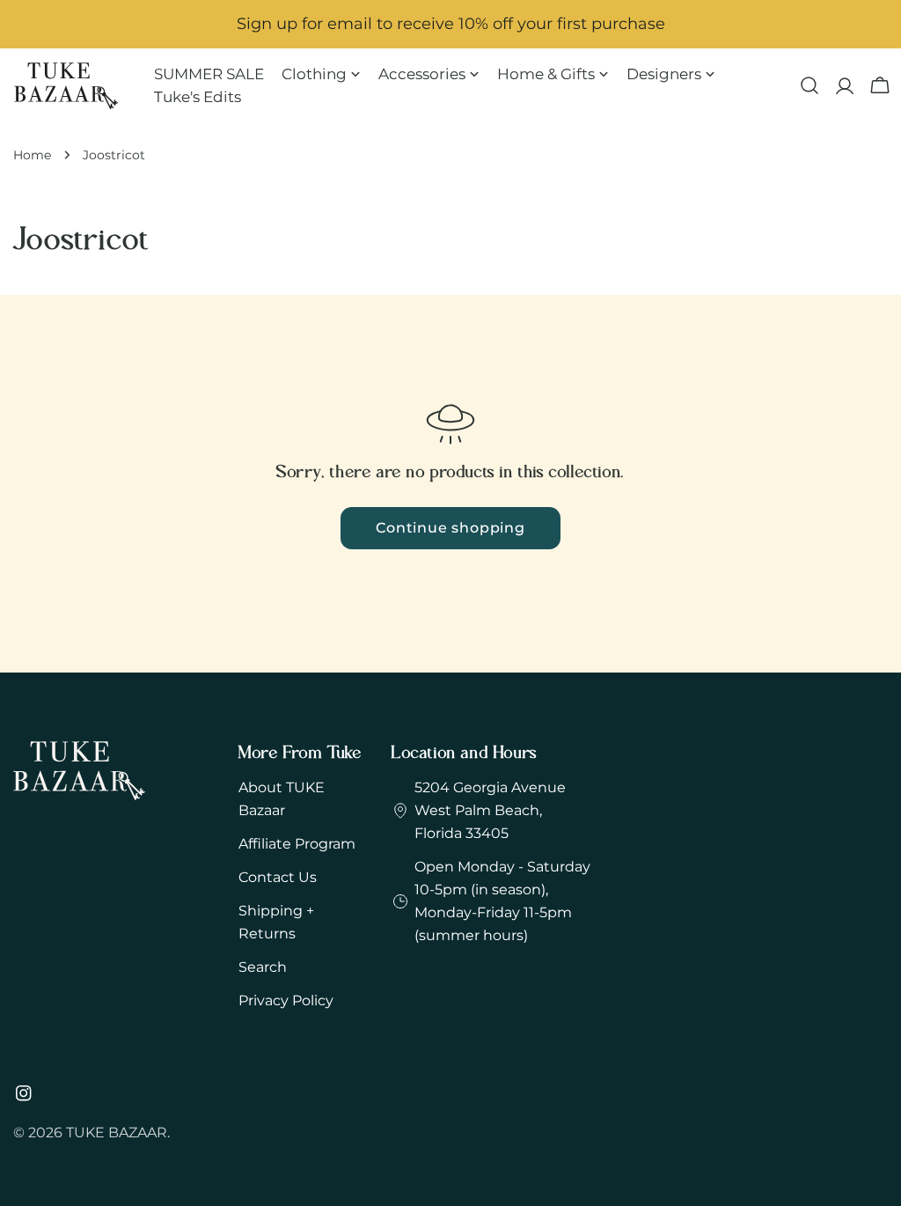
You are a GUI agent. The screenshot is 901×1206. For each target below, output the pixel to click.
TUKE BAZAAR (116, 1132)
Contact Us (277, 877)
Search (262, 967)
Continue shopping (450, 527)
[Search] (809, 85)
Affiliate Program (296, 843)
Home (32, 155)
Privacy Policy (285, 1000)
